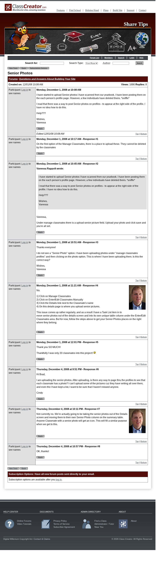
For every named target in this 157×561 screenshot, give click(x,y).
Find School (75, 10)
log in (59, 479)
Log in (24, 90)
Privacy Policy (60, 521)
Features (61, 10)
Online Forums (24, 521)
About (134, 521)
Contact (142, 10)
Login (132, 58)
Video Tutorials (24, 524)
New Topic (13, 68)
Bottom (143, 134)
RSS (141, 58)
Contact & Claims (42, 539)
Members (108, 58)
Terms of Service (61, 524)
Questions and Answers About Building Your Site (47, 79)
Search (121, 58)
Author (106, 63)
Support (130, 10)
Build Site (117, 10)
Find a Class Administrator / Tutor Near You (104, 524)
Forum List (94, 58)
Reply (24, 68)
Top (137, 134)
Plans (105, 10)
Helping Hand (92, 10)
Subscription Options (38, 68)
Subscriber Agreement (64, 527)
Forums (13, 79)
